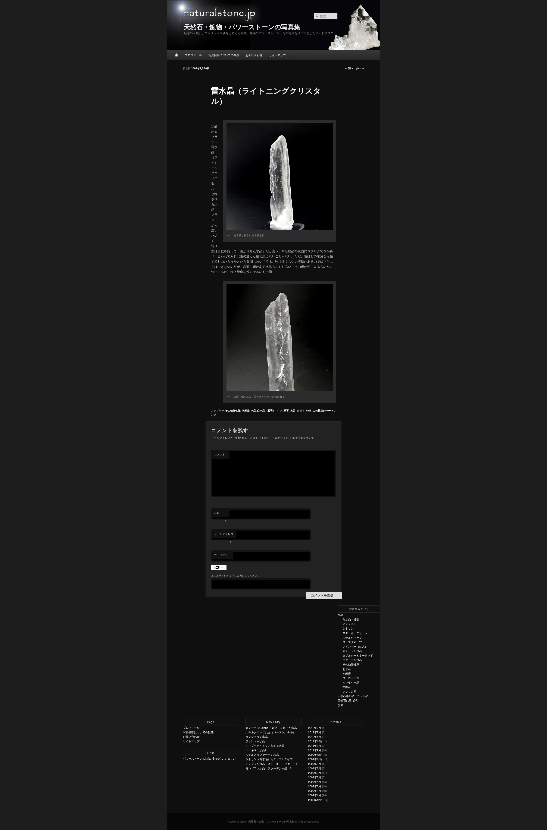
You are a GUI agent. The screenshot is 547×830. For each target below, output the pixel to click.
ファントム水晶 (255, 741)
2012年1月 (314, 737)
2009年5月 (314, 777)
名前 (220, 514)
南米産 (246, 410)
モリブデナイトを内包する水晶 (265, 746)
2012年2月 (314, 732)
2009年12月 (315, 755)
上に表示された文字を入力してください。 (235, 575)
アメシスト (349, 624)
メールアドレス (224, 535)
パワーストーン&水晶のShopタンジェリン (209, 758)
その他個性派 (233, 410)
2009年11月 (315, 759)
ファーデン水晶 (352, 660)
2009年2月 (314, 791)
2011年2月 (314, 750)
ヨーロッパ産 (351, 678)
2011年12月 (315, 741)
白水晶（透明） (266, 410)
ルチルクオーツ (352, 637)
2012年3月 (314, 728)
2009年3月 (314, 786)
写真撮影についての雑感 (224, 55)
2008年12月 (315, 800)
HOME (176, 54)
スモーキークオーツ (355, 633)
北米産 (347, 669)
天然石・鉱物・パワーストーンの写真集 (242, 26)
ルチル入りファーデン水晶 (262, 755)
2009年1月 (314, 795)
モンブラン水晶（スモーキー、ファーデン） (273, 764)
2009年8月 (314, 764)
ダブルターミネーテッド (358, 655)
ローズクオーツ (352, 642)
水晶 (253, 410)
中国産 (347, 687)
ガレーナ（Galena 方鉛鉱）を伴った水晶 (271, 728)
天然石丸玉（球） (349, 700)
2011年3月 (314, 746)
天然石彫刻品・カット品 (353, 696)
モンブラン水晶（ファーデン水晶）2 (268, 768)
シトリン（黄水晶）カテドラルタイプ (269, 759)
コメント (219, 454)
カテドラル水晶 (352, 651)
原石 (286, 410)
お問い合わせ (254, 55)
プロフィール (193, 55)
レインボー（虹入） (355, 646)
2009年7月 (314, 768)
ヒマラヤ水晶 (351, 682)
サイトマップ (277, 55)
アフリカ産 (349, 691)
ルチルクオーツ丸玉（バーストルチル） (271, 732)
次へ (360, 68)
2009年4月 (314, 782)
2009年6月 (314, 773)
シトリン (348, 628)
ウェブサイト (222, 555)
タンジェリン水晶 (257, 737)
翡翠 (340, 705)
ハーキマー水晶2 (256, 750)
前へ (349, 68)
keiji (308, 410)
